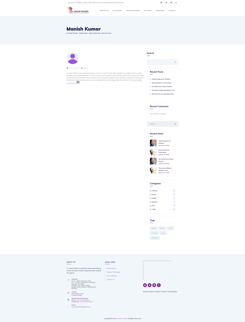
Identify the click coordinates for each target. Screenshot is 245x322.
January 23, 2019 (163, 145)
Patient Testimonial (113, 272)
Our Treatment (112, 276)
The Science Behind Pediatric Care (163, 90)
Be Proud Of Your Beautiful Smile (163, 94)
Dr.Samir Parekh (121, 318)
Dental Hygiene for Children (161, 79)
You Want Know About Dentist (162, 86)
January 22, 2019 (163, 154)
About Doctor (104, 10)
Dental (154, 194)
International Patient (133, 10)
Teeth (154, 209)
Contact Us (172, 10)
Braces (162, 228)
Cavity (170, 228)
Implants (154, 202)
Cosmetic (154, 233)
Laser (163, 233)
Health (154, 198)
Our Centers (148, 10)
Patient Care (160, 10)
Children (154, 191)
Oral (153, 205)
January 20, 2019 (163, 163)
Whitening (155, 238)
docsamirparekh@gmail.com (80, 307)
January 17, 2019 (163, 172)
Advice (154, 228)
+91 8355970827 (83, 300)
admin (85, 68)
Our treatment (117, 10)
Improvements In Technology (161, 83)
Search (150, 53)
